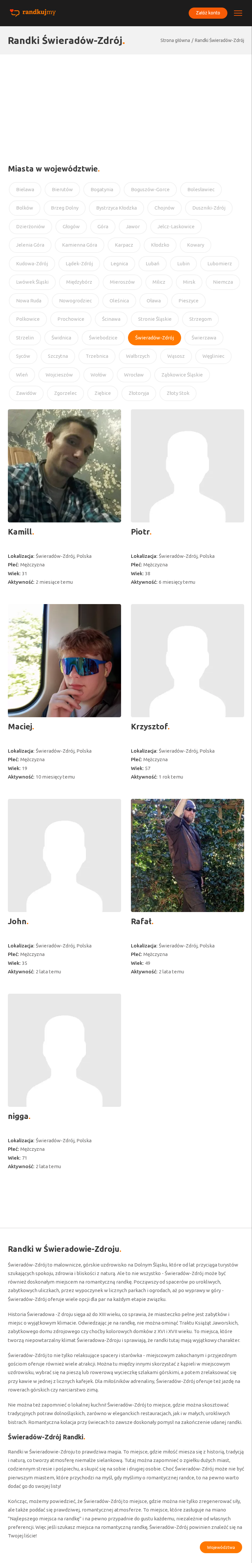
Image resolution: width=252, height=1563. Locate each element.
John (17, 921)
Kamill (20, 531)
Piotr (140, 531)
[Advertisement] (126, 104)
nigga (18, 1116)
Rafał (141, 921)
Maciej (20, 726)
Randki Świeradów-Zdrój (219, 40)
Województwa (221, 1547)
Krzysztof (149, 726)
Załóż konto (208, 12)
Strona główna (175, 40)
